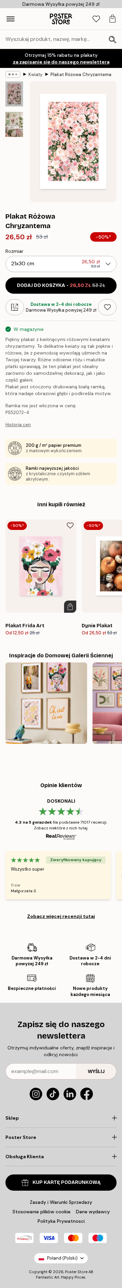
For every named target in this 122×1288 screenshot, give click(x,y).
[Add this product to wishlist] (107, 307)
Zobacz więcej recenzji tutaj (61, 916)
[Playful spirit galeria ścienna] (46, 703)
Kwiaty (35, 74)
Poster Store (76, 1271)
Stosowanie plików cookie (41, 1212)
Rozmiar (14, 251)
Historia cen (18, 425)
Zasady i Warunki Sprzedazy (61, 1202)
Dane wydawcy (93, 1212)
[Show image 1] (14, 93)
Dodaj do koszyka (61, 285)
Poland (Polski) (62, 1258)
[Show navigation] (10, 18)
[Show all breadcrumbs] (12, 74)
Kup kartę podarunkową (67, 1182)
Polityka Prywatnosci (61, 1221)
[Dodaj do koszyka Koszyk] (70, 607)
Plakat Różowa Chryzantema (80, 74)
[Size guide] (14, 307)
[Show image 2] (14, 124)
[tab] (96, 19)
